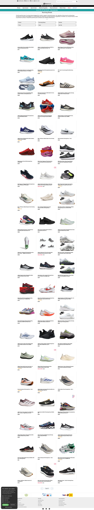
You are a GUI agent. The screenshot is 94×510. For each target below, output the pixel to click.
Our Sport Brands (61, 500)
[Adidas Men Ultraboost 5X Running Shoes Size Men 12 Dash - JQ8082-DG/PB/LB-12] (27, 242)
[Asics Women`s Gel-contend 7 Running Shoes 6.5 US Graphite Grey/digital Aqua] (47, 265)
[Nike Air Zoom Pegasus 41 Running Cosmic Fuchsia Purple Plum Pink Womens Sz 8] (47, 151)
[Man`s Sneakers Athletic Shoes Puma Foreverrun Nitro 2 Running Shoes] (47, 197)
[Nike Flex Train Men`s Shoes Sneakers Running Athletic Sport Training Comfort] (67, 311)
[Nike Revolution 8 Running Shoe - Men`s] (67, 128)
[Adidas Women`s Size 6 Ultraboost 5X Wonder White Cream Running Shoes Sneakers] (67, 356)
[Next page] (51, 488)
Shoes (18, 7)
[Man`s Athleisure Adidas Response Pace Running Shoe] (27, 197)
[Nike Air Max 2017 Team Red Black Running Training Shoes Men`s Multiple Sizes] (27, 288)
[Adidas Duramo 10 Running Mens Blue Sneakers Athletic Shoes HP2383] (27, 128)
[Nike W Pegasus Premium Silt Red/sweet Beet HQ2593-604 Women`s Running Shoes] (67, 37)
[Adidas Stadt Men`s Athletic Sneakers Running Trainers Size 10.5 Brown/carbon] (67, 83)
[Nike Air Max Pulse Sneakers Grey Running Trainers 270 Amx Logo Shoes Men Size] (67, 174)
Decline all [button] (13, 504)
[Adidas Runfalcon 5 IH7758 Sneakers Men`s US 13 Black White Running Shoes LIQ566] (67, 288)
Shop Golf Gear (61, 505)
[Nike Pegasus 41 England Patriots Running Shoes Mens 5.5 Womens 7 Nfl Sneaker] (27, 174)
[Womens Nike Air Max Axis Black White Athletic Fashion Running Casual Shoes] (27, 37)
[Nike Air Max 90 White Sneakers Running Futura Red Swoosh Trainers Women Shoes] (47, 288)
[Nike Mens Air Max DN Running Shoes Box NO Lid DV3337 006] (47, 60)
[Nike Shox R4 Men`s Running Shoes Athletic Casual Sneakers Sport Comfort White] (67, 242)
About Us (18, 500)
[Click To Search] (76, 1)
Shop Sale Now (54, 10)
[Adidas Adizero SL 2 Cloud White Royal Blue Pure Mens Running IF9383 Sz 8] (47, 379)
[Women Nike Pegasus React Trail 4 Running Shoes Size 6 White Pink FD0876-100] (27, 311)
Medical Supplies (43, 7)
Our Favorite (40, 505)
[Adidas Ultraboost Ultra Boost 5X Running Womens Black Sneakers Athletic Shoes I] (67, 425)
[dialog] (9, 498)
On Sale (39, 502)
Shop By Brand (53, 7)
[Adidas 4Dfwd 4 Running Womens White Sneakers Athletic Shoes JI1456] (47, 356)
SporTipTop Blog (40, 500)
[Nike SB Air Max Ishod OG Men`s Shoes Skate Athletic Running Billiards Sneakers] (67, 265)
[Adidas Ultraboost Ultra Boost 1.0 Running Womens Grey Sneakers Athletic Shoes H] (47, 174)
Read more (9, 493)
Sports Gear (34, 7)
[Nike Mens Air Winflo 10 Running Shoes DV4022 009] (47, 402)
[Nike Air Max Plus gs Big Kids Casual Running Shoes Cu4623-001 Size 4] (47, 425)
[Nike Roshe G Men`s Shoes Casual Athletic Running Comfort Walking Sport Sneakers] (67, 151)
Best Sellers (40, 504)
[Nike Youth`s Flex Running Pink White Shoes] (67, 60)
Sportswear (25, 7)
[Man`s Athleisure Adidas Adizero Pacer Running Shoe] (47, 128)
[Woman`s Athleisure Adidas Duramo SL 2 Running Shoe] (27, 470)
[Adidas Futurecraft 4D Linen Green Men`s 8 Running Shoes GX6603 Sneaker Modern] (27, 356)
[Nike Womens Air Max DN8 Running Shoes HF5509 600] (27, 151)
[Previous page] (42, 488)
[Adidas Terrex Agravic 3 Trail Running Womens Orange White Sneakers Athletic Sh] (47, 311)
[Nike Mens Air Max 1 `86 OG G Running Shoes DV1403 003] (67, 470)
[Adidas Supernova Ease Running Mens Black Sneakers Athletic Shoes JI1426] (27, 265)
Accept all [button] (5, 504)
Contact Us (19, 502)
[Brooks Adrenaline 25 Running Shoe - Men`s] (27, 379)
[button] (9, 507)
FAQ (18, 501)
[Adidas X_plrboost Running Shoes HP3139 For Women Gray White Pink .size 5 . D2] (47, 37)
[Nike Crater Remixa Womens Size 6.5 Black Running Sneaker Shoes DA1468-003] (47, 470)
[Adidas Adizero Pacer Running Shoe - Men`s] (67, 379)
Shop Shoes (61, 501)
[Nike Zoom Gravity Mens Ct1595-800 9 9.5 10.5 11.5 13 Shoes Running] (47, 83)
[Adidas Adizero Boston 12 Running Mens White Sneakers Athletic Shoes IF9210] (27, 425)
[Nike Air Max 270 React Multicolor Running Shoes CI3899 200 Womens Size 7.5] (67, 402)
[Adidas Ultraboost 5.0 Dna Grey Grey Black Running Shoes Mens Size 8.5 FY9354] (47, 242)
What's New (62, 7)
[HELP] (30, 0)
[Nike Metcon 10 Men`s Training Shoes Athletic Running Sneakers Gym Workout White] (67, 197)
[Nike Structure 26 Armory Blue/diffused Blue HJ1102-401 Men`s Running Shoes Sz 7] (27, 83)
